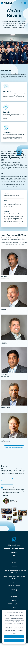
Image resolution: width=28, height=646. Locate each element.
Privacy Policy (20, 624)
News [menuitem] (14, 600)
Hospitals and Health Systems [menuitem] (14, 548)
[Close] (25, 3)
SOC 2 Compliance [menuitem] (14, 604)
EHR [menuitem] (14, 559)
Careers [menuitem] (14, 607)
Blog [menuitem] (14, 582)
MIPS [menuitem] (14, 563)
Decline (14, 640)
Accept (14, 636)
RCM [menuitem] (14, 555)
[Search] (22, 3)
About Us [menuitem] (14, 593)
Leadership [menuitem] (14, 596)
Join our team (7, 479)
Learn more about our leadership (14, 447)
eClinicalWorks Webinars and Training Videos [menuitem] (14, 577)
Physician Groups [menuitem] (14, 545)
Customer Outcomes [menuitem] (14, 585)
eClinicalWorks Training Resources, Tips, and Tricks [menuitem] (14, 571)
